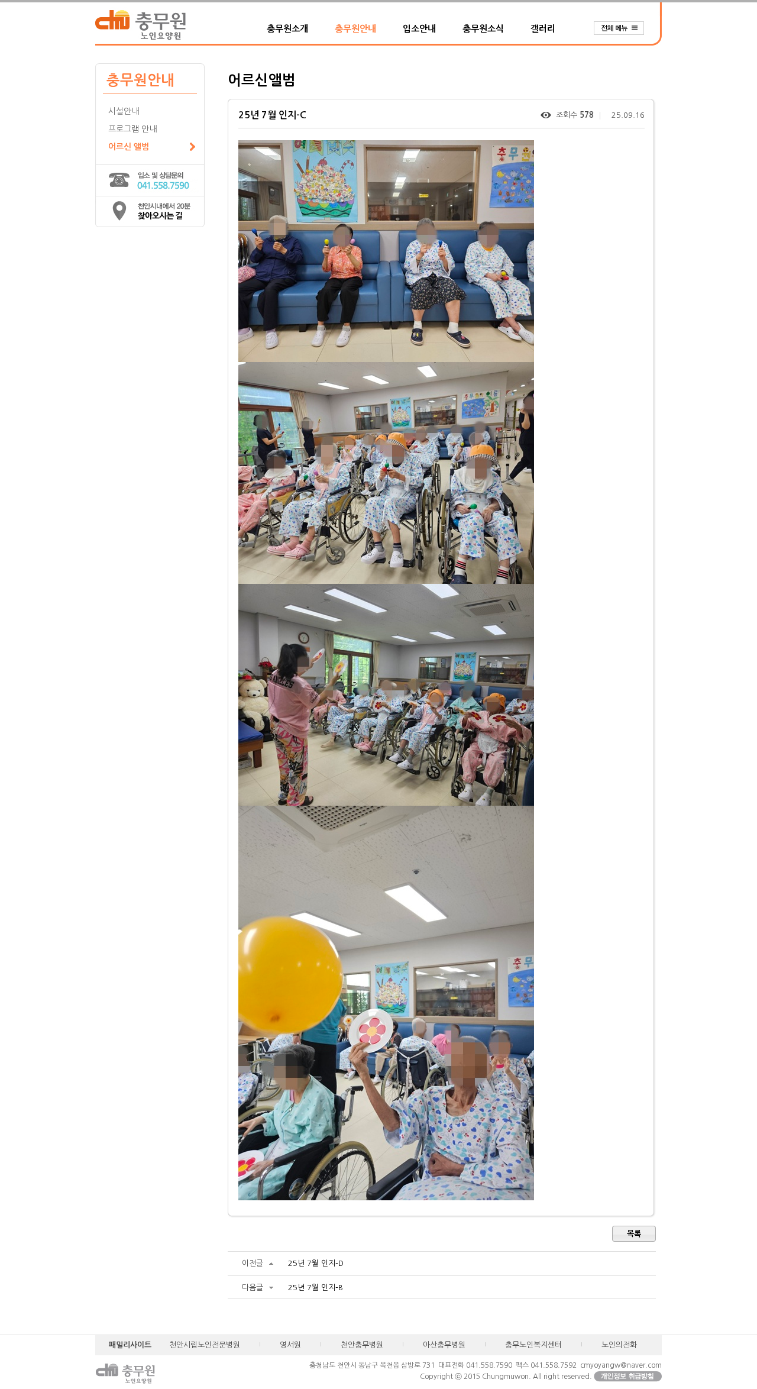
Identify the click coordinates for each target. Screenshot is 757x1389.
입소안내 (419, 28)
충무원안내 (355, 28)
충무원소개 (287, 28)
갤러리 (542, 28)
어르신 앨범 (128, 147)
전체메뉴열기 (624, 28)
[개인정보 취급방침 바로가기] (628, 1376)
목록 (634, 1234)
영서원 (290, 1345)
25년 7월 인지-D (316, 1263)
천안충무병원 (362, 1345)
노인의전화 (619, 1345)
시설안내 (123, 111)
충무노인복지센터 (533, 1345)
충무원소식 (483, 28)
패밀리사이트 (130, 1345)
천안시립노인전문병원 (204, 1345)
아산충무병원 (444, 1345)
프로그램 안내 (132, 129)
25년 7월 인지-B (315, 1287)
